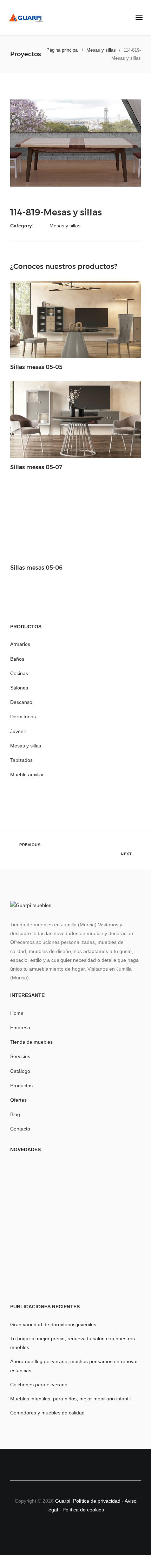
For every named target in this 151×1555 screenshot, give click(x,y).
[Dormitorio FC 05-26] (119, 1184)
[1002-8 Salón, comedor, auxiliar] (119, 1272)
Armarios (20, 644)
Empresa (20, 1027)
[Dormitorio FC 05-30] (75, 1228)
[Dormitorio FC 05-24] (31, 1272)
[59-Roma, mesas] (119, 1228)
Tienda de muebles (31, 1042)
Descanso (21, 702)
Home (17, 1013)
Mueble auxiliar (27, 774)
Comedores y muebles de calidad (47, 1412)
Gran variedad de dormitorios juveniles (53, 1324)
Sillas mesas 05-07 (36, 467)
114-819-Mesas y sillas (56, 212)
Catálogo (20, 1071)
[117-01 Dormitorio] (31, 1228)
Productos (21, 1085)
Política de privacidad (97, 1501)
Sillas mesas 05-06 (36, 567)
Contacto (20, 1129)
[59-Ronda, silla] (75, 1184)
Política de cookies (83, 1509)
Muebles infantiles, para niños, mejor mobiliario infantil (70, 1398)
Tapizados (21, 760)
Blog (15, 1114)
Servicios (20, 1056)
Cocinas (19, 673)
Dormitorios (23, 716)
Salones (19, 688)
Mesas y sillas (65, 225)
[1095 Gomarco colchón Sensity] (31, 1184)
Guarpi (62, 1501)
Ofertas (18, 1100)
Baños (17, 659)
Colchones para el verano (38, 1384)
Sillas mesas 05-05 (36, 366)
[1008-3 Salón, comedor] (75, 1272)
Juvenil (18, 731)
